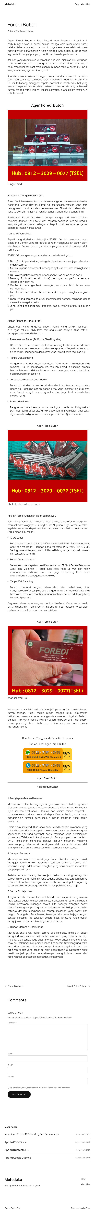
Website (11, 1076)
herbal (30, 31)
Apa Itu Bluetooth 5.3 (16, 1150)
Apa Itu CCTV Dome (16, 1142)
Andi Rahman (21, 31)
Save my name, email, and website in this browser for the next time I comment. (40, 1087)
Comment (12, 1023)
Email (10, 1065)
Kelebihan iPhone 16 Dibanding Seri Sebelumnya (32, 1134)
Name (10, 1054)
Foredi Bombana (15, 986)
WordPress (86, 1208)
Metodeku (10, 4)
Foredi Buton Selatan (77, 986)
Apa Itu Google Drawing (18, 1157)
